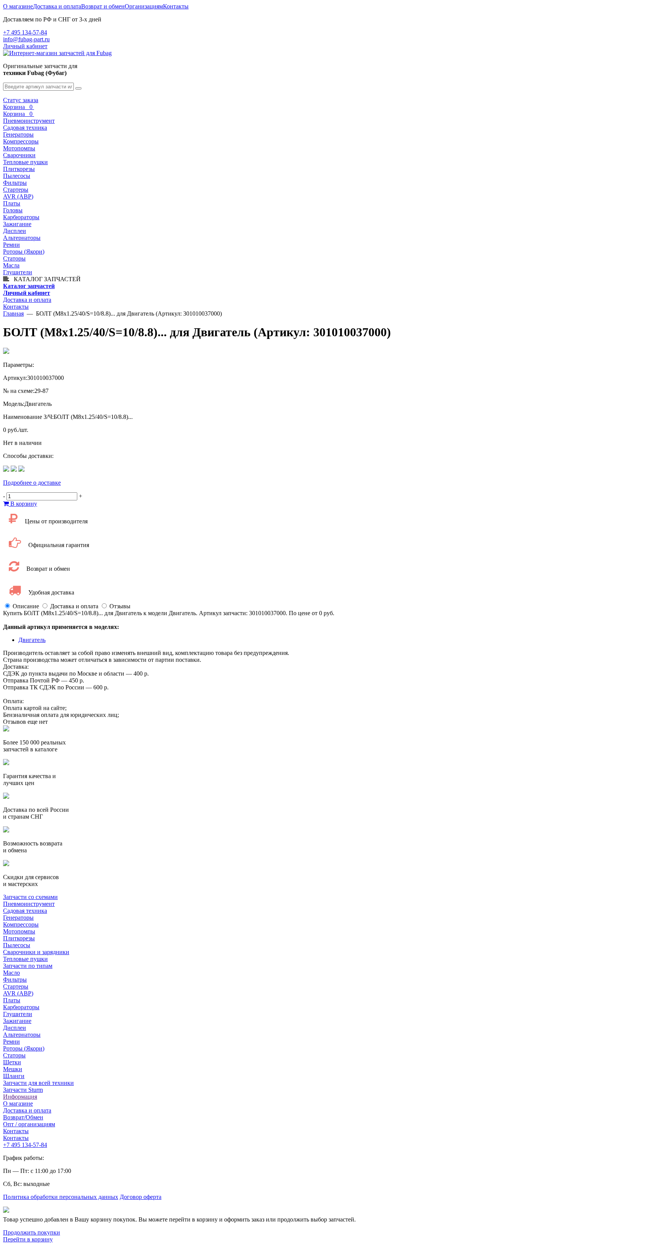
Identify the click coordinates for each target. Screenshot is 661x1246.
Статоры (14, 258)
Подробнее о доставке (32, 482)
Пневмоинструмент (29, 120)
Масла (11, 265)
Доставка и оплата (57, 6)
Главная (13, 313)
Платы (11, 203)
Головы (13, 210)
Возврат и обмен (103, 6)
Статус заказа (20, 100)
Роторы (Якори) (23, 251)
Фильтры (15, 182)
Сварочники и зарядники (36, 952)
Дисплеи (14, 231)
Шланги (13, 1076)
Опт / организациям (29, 1124)
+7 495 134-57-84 (25, 32)
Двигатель (32, 640)
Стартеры (15, 189)
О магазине (18, 6)
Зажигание (17, 224)
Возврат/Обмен (23, 1117)
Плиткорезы (19, 169)
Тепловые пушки (25, 162)
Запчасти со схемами (30, 897)
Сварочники (19, 155)
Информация (20, 1096)
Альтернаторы (22, 238)
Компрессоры (21, 141)
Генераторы (18, 134)
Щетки (12, 1062)
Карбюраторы (21, 217)
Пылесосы (16, 176)
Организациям (144, 6)
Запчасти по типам (27, 966)
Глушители (17, 272)
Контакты (176, 6)
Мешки (12, 1069)
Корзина (18, 107)
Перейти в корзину (28, 1239)
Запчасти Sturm (23, 1089)
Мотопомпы (19, 148)
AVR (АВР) (18, 196)
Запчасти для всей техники (38, 1083)
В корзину (23, 503)
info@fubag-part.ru (26, 39)
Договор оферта (140, 1197)
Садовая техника (25, 127)
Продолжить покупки (31, 1232)
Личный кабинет (25, 46)
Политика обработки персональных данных (60, 1197)
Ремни (11, 244)
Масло (11, 972)
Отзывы (119, 606)
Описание (26, 606)
